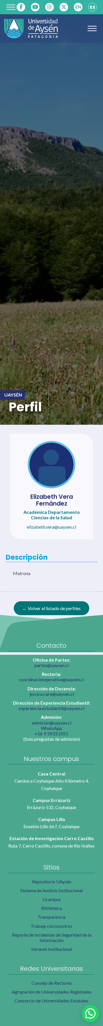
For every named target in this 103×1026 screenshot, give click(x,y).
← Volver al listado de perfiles (51, 608)
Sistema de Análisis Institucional (51, 890)
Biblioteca (51, 908)
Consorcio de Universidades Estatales (51, 1000)
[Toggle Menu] (10, 7)
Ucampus (51, 899)
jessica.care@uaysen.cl (51, 694)
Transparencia (51, 917)
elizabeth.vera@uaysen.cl (51, 527)
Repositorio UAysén (51, 881)
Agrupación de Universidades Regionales (52, 991)
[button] (90, 1013)
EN (78, 7)
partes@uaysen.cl (51, 665)
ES (92, 7)
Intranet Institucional (51, 949)
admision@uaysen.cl (51, 722)
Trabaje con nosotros (51, 926)
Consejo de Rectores (51, 983)
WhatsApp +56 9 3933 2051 (51, 730)
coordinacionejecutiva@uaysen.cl (51, 679)
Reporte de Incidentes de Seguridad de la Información (51, 937)
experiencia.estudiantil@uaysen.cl (51, 708)
